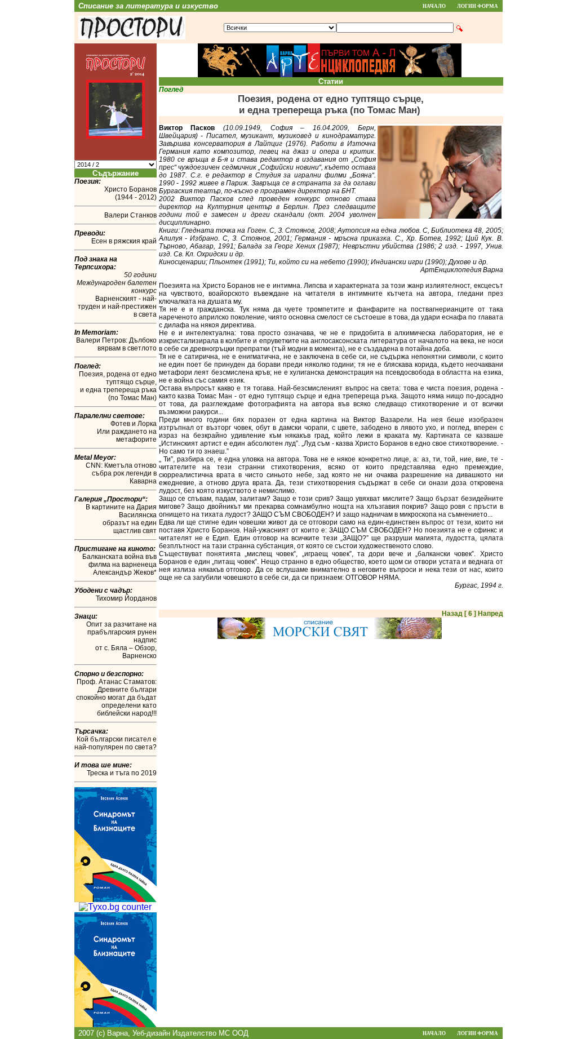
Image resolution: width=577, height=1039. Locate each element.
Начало (434, 6)
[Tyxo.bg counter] (115, 907)
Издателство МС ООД (210, 1033)
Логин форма (477, 6)
